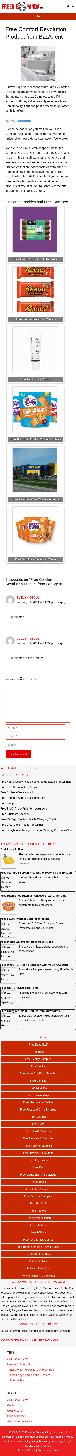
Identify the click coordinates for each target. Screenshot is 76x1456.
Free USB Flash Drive (38, 1254)
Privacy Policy (16, 1415)
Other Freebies (38, 1261)
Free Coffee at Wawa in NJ (17, 792)
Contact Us (14, 1405)
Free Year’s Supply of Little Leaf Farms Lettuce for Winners (36, 781)
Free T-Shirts (38, 1232)
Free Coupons (38, 1087)
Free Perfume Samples (38, 1196)
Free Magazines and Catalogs (38, 1174)
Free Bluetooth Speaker (15, 813)
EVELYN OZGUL (28, 597)
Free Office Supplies (38, 1189)
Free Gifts (38, 1124)
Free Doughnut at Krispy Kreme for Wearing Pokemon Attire (36, 830)
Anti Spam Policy (17, 1358)
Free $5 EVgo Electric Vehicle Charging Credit (28, 819)
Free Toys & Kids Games (38, 1239)
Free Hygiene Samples (38, 1145)
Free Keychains (38, 1160)
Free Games (38, 1116)
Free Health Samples (38, 1131)
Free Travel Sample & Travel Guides (38, 1246)
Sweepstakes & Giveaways (38, 1275)
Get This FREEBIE (18, 121)
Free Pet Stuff (38, 1203)
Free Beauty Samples (38, 1059)
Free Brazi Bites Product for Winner (22, 824)
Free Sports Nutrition (38, 1217)
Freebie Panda (34, 1432)
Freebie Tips (17, 1380)
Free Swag (7, 803)
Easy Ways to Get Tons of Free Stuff (32, 1369)
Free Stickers (38, 1225)
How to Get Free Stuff (20, 1364)
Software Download (38, 1268)
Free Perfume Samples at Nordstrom (23, 797)
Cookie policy (15, 1410)
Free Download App (38, 1095)
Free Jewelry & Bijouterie (38, 1152)
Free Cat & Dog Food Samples (38, 1073)
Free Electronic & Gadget (38, 1102)
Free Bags (38, 1051)
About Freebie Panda (19, 1421)
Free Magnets (38, 1181)
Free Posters (38, 1210)
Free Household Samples (38, 1138)
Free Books (38, 1066)
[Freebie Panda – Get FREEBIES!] (22, 6)
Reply (61, 602)
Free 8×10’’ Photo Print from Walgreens (24, 808)
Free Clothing (38, 1080)
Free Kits (38, 1167)
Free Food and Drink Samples (38, 1109)
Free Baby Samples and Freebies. (30, 1375)
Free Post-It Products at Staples (20, 787)
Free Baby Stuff (38, 1044)
